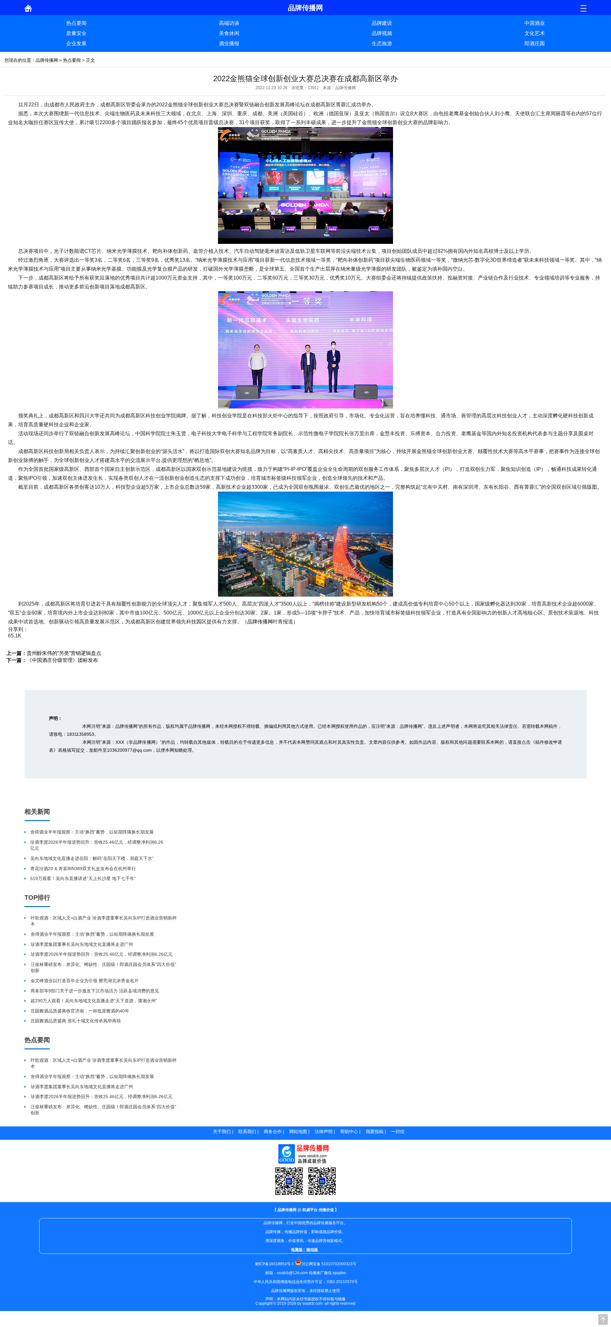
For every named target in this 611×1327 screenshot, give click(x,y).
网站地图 (298, 1131)
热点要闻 (76, 23)
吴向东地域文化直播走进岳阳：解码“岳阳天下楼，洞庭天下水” (92, 858)
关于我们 (222, 1131)
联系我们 (247, 1131)
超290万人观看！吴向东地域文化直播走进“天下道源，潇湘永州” (94, 1000)
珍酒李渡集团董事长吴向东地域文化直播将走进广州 (82, 944)
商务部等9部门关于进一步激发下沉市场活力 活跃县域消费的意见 (95, 990)
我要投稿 (374, 1131)
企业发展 (76, 43)
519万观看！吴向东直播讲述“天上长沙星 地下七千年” (83, 878)
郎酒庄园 (534, 43)
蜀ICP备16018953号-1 (274, 1264)
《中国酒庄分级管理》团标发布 (62, 660)
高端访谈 (229, 23)
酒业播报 (229, 43)
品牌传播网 (47, 60)
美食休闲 (229, 33)
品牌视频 (382, 33)
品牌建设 (382, 23)
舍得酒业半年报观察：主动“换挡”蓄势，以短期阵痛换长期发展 (92, 831)
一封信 (397, 1131)
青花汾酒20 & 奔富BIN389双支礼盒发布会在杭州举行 (83, 868)
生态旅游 (382, 43)
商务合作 (273, 1131)
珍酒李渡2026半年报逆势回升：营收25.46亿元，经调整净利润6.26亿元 (96, 845)
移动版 (312, 1249)
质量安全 (76, 33)
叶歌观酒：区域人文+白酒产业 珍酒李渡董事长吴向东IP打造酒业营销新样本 (104, 921)
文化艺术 (534, 33)
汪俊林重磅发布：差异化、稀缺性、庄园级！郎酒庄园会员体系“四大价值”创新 (103, 967)
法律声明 (324, 1131)
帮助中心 (349, 1131)
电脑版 (297, 1249)
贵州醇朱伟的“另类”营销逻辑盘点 (64, 653)
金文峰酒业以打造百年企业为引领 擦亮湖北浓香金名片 (85, 980)
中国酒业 (534, 23)
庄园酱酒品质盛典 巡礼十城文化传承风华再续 (76, 1020)
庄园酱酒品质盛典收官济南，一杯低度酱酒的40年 (80, 1010)
